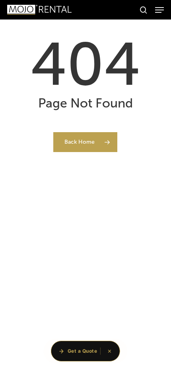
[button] (159, 10)
